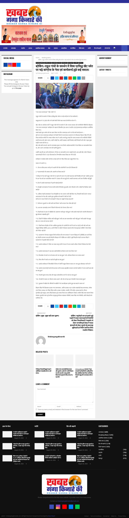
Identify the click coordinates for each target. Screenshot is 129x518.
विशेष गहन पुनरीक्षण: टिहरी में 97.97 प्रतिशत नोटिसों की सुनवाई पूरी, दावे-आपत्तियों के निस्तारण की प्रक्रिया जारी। (21, 459)
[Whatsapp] (77, 507)
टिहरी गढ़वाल (64, 62)
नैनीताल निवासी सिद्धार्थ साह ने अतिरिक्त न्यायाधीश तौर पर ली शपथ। (43, 371)
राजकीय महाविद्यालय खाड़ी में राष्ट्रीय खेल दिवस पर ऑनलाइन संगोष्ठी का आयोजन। (21, 434)
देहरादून (100, 458)
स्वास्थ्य (56, 48)
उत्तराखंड (13, 48)
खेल (49, 48)
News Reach (51, 516)
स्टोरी (89, 48)
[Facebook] (51, 507)
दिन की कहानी (97, 48)
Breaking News (39, 62)
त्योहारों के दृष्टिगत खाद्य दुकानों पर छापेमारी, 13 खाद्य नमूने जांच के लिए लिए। (21, 446)
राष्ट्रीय (23, 48)
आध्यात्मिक (64, 48)
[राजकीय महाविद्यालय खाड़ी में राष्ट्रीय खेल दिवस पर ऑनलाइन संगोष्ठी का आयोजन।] (7, 434)
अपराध (30, 48)
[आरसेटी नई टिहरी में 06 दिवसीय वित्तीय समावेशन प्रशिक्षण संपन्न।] (39, 458)
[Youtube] (64, 507)
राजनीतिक (72, 48)
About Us (113, 516)
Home (5, 48)
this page (18, 88)
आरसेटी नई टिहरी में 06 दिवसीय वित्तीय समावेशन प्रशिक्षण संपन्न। (53, 457)
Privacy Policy (122, 516)
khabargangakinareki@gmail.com (68, 501)
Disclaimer (106, 516)
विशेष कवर (81, 48)
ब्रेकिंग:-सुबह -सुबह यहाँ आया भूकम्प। (47, 315)
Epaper (107, 48)
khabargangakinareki (43, 73)
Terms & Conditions (96, 516)
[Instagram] (58, 507)
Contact (86, 516)
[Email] (71, 507)
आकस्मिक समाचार (40, 48)
